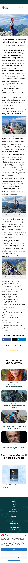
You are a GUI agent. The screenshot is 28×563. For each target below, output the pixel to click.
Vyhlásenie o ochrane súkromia (14, 560)
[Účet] (16, 8)
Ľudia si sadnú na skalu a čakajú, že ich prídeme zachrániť (14, 427)
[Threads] (18, 2)
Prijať (14, 549)
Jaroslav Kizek (20, 45)
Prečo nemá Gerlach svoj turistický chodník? (14, 406)
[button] (26, 535)
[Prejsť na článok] (14, 375)
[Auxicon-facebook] (13, 2)
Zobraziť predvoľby (14, 557)
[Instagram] (10, 2)
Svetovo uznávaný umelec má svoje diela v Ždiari (14, 448)
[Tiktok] (15, 2)
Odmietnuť (14, 553)
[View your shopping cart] (23, 8)
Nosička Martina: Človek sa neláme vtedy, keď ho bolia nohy (14, 385)
